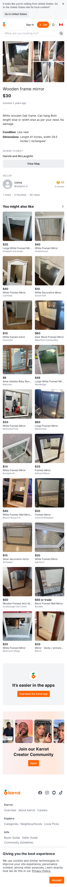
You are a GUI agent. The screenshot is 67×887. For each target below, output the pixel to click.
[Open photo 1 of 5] (18, 61)
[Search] (61, 33)
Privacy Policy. (41, 871)
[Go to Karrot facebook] (40, 793)
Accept (57, 880)
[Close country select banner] (63, 3)
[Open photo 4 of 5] (41, 72)
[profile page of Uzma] (7, 184)
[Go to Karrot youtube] (54, 793)
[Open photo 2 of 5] (41, 51)
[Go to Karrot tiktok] (61, 793)
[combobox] (31, 33)
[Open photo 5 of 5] (56, 72)
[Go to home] (4, 24)
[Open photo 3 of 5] (56, 51)
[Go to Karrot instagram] (47, 793)
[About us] (53, 25)
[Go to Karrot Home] (12, 793)
